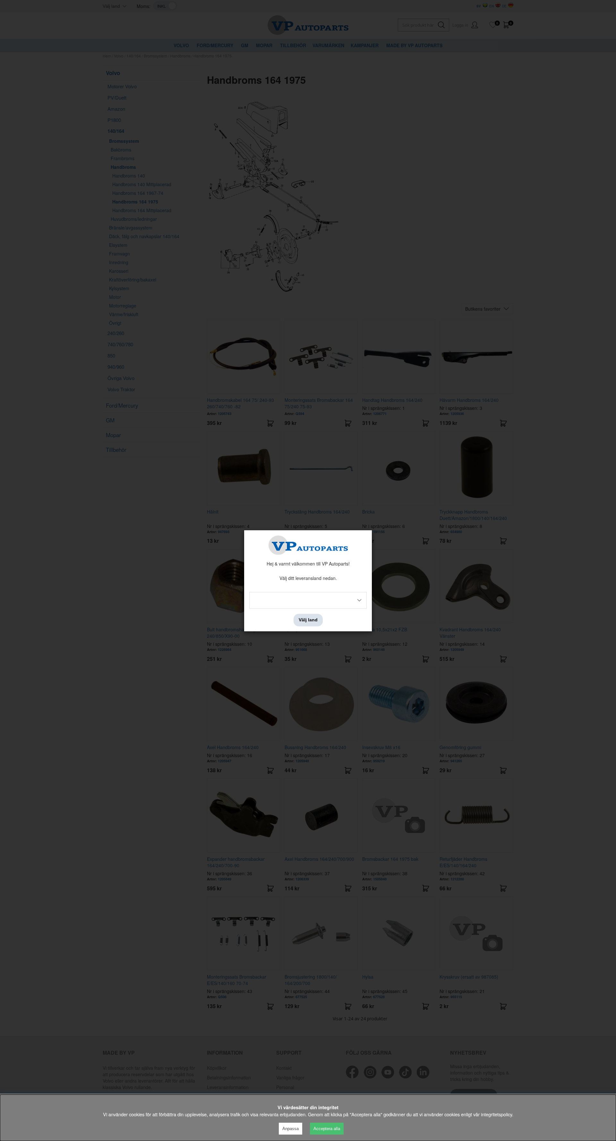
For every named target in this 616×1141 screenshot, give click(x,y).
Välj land (308, 620)
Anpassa (290, 1128)
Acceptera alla (326, 1128)
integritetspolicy (496, 1114)
